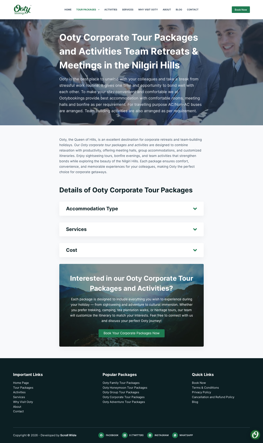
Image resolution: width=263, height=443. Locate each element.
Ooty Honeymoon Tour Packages (125, 387)
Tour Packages (86, 9)
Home (67, 9)
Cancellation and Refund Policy (213, 397)
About (167, 9)
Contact (193, 9)
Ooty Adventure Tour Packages (124, 402)
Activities (110, 9)
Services (127, 9)
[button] (131, 209)
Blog (179, 9)
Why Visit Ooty (148, 9)
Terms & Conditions (205, 387)
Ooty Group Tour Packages (121, 392)
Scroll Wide (68, 435)
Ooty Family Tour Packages (121, 383)
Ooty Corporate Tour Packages (124, 397)
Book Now (241, 9)
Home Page (21, 383)
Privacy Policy (201, 392)
